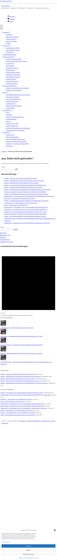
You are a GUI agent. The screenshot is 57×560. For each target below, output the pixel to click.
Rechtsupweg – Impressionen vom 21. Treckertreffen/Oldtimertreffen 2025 (26, 207)
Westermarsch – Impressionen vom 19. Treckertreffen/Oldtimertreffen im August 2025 (29, 196)
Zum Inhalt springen (6, 1)
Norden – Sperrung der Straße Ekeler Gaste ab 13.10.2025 (20, 178)
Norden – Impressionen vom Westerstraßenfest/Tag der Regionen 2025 (25, 185)
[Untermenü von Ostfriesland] (11, 110)
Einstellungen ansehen (28, 554)
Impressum (36, 557)
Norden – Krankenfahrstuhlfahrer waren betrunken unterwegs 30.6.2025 (25, 216)
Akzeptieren (28, 546)
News (53, 421)
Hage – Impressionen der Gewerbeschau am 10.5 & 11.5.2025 (18, 415)
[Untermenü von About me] (10, 46)
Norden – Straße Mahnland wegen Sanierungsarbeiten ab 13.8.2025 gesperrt (26, 194)
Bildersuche (3, 235)
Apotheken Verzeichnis (6, 242)
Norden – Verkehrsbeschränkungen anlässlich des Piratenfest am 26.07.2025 (26, 200)
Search (3, 167)
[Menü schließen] (1, 28)
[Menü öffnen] (1, 26)
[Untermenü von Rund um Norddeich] (16, 86)
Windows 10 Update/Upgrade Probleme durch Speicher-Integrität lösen (25, 192)
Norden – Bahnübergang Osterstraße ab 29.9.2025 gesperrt (21, 183)
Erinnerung (4, 423)
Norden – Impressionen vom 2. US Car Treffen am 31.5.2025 (17, 412)
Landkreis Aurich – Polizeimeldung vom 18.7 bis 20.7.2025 (20, 203)
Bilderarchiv (3, 233)
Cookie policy (21, 557)
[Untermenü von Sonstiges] (10, 132)
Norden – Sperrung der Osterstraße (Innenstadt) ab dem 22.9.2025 (23, 187)
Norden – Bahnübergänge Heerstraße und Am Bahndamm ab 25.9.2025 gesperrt (27, 189)
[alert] (28, 283)
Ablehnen (28, 550)
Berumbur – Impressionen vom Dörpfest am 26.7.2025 (19, 198)
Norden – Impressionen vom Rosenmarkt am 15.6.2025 (16, 410)
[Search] (16, 169)
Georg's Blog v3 (5, 6)
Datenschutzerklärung (29, 557)
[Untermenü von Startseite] (10, 32)
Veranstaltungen (5, 239)
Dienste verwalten (6, 541)
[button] (55, 530)
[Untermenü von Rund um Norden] (14, 57)
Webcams (3, 237)
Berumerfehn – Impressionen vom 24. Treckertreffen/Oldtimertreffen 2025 (25, 209)
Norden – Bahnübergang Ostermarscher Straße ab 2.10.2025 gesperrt (24, 180)
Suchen (2, 227)
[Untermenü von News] (7, 92)
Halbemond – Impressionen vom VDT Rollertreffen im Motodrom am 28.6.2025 (27, 223)
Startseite (4, 151)
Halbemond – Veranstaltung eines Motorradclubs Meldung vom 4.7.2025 (25, 212)
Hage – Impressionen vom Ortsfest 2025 (16, 205)
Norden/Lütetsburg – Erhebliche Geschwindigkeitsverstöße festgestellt (25, 214)
